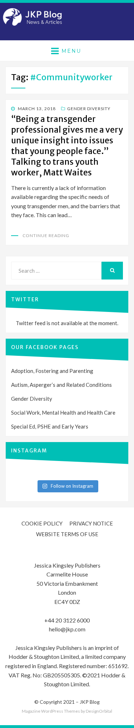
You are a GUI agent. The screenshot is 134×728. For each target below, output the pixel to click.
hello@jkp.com (67, 629)
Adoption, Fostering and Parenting (52, 371)
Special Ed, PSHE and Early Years (49, 426)
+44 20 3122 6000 (67, 620)
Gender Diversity (88, 108)
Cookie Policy (42, 523)
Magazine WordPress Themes (51, 711)
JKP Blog (90, 702)
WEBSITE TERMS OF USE (67, 534)
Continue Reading (46, 235)
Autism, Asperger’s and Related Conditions (61, 384)
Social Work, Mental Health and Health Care (63, 412)
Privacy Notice (91, 523)
